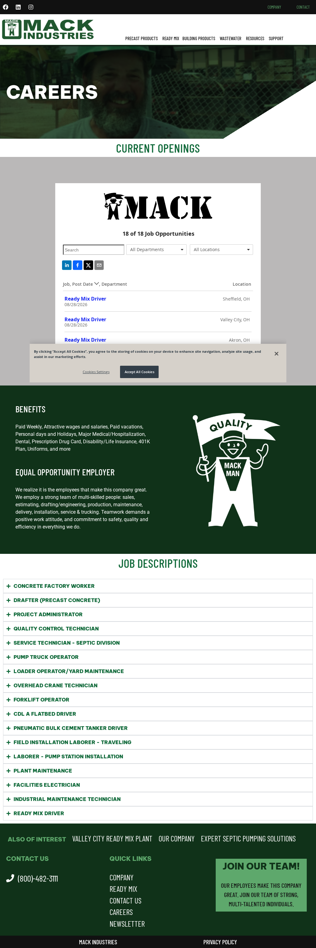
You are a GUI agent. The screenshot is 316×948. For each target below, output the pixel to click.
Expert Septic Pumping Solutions (248, 838)
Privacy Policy (220, 942)
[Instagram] (30, 7)
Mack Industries (98, 942)
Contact (303, 7)
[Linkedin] (18, 7)
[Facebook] (5, 7)
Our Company (177, 838)
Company (274, 7)
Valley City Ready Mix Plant (112, 838)
